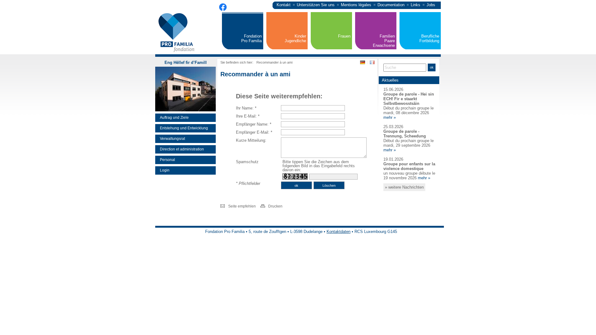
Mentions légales (356, 4)
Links (415, 4)
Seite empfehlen (242, 206)
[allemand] (363, 63)
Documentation (390, 4)
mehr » (389, 117)
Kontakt (284, 4)
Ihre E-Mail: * (248, 116)
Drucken (275, 206)
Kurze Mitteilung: (251, 140)
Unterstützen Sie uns (316, 4)
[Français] (372, 63)
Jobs (431, 4)
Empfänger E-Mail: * (254, 132)
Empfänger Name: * (253, 124)
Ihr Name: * (246, 108)
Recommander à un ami (274, 62)
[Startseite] (176, 52)
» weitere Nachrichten (404, 187)
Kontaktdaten (338, 231)
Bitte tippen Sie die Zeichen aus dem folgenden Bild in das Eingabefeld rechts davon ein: (318, 166)
